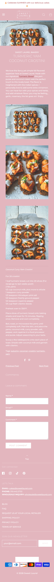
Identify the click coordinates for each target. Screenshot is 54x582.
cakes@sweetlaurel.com (20, 488)
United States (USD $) (26, 559)
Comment (11, 419)
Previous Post (12, 366)
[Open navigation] (3, 14)
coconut (24, 351)
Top (27, 459)
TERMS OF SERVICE (11, 527)
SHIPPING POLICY (11, 518)
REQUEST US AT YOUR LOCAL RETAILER (21, 513)
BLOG (5, 504)
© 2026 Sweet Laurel (27, 573)
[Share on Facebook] (24, 360)
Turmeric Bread (26, 76)
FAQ (4, 508)
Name (9, 396)
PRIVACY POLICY (10, 522)
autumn (15, 351)
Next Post (43, 366)
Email (9, 407)
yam (8, 354)
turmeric (41, 351)
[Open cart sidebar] (50, 14)
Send (45, 543)
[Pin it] (29, 360)
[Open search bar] (43, 14)
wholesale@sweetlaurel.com (38, 494)
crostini (32, 351)
